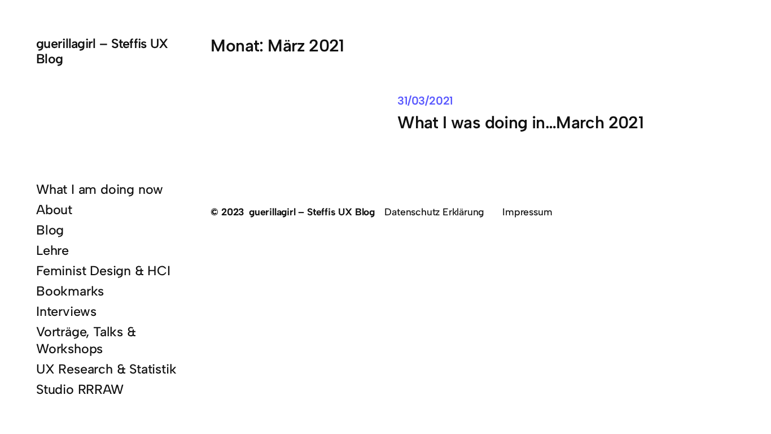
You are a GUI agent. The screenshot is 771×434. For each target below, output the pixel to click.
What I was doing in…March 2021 (520, 123)
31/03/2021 (425, 100)
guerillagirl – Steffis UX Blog (102, 51)
